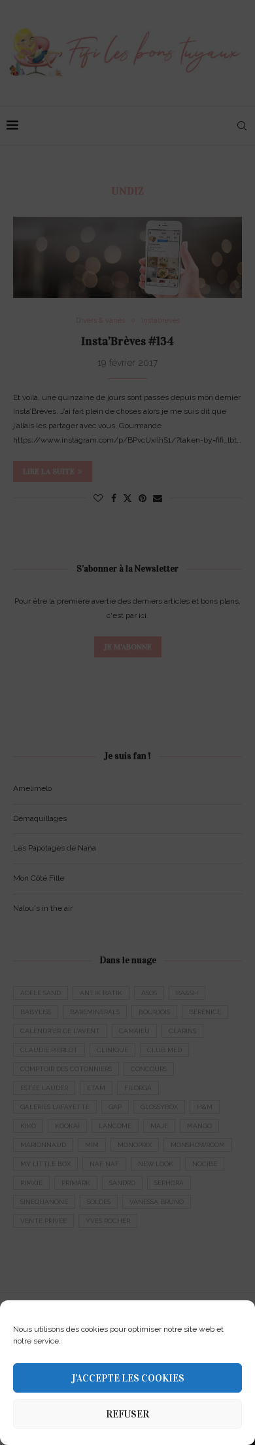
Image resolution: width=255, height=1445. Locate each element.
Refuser (127, 1414)
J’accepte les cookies (127, 1378)
